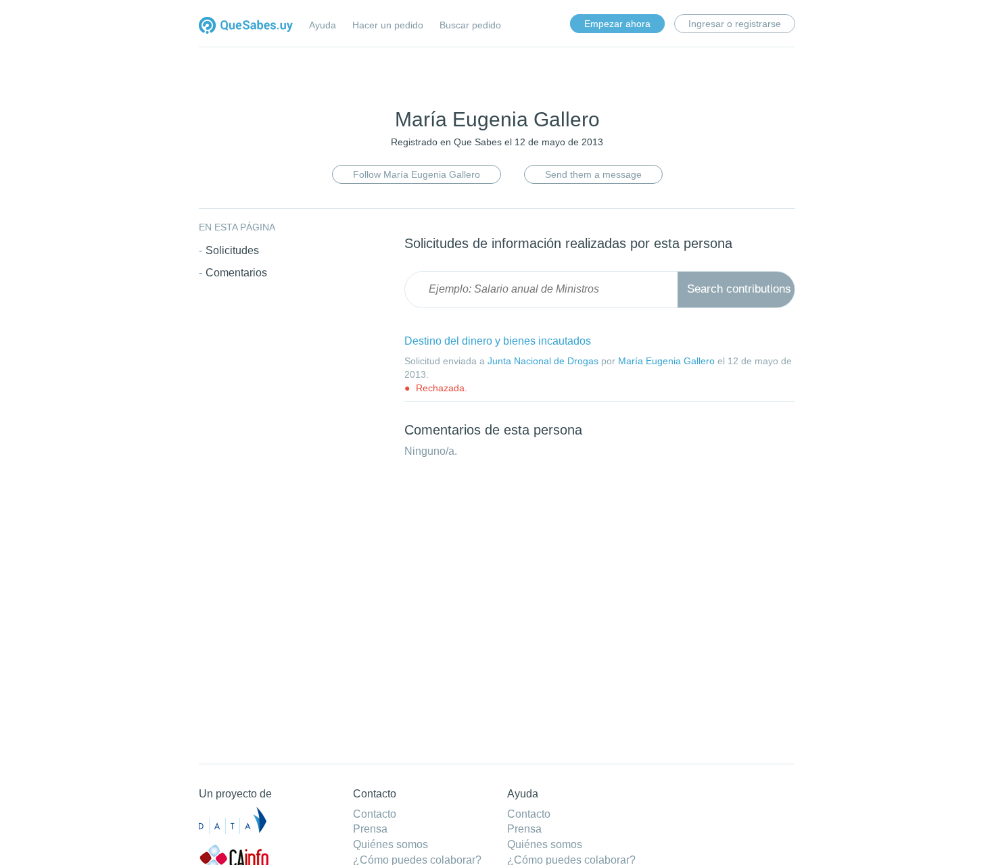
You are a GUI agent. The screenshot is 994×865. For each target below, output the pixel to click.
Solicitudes (232, 250)
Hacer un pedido (387, 25)
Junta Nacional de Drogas (543, 360)
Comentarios (236, 272)
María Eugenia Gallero (666, 360)
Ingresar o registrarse (734, 23)
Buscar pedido (470, 25)
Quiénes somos (390, 844)
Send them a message (593, 174)
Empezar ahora (617, 23)
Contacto (374, 814)
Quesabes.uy (246, 26)
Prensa (370, 829)
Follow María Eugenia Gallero (416, 174)
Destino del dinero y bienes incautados (497, 341)
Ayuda (322, 25)
